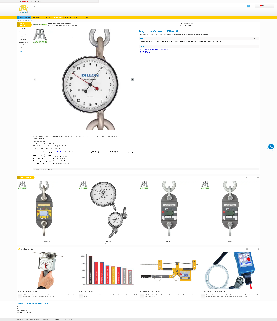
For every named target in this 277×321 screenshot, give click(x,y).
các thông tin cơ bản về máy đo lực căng (27, 291)
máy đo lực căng (37, 314)
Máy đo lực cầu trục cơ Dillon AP (24, 50)
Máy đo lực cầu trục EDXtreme (23, 35)
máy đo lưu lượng (51, 314)
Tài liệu (78, 17)
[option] (83, 79)
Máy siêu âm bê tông (21, 314)
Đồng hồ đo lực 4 (23, 31)
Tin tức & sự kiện (27, 249)
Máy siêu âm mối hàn (61, 314)
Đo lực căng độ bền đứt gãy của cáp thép (150, 291)
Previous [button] (34, 79)
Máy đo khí (44, 314)
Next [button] (132, 79)
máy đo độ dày (30, 314)
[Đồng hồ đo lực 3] (230, 209)
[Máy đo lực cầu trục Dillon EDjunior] (169, 209)
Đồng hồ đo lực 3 (23, 47)
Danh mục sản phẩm (25, 17)
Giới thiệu (48, 17)
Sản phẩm (59, 17)
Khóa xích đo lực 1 (23, 28)
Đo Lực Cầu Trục (32, 20)
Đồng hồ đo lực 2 (23, 39)
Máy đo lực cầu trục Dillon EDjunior (23, 43)
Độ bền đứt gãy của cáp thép (86, 291)
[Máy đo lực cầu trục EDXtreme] (47, 209)
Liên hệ (87, 17)
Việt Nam (264, 5)
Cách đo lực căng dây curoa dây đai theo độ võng (213, 291)
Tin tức (69, 17)
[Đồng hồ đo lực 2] (108, 209)
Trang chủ (37, 17)
